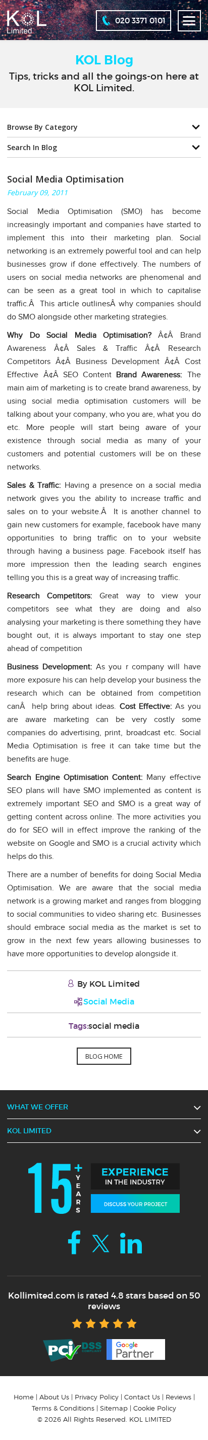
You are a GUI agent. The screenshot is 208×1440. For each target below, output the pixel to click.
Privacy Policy (97, 1397)
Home (24, 1397)
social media (113, 1026)
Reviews (178, 1397)
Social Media (108, 1001)
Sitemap (114, 1408)
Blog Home (104, 1056)
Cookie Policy (154, 1408)
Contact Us (142, 1397)
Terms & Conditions (63, 1408)
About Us (54, 1397)
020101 (140, 20)
